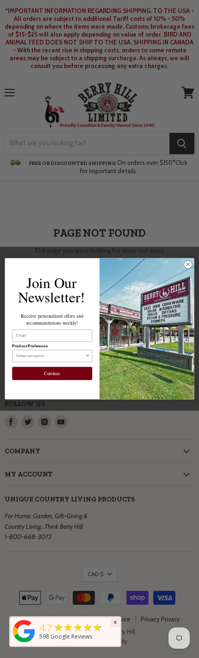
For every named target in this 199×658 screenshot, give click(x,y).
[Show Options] (87, 356)
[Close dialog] (188, 264)
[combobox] (50, 356)
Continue (52, 374)
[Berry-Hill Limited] (24, 642)
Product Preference (30, 347)
